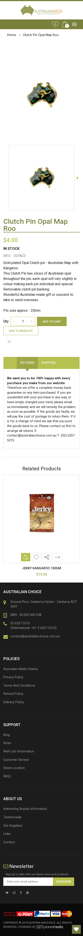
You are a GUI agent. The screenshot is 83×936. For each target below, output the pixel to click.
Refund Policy (13, 694)
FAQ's (7, 776)
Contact (9, 842)
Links (6, 834)
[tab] (62, 360)
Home (11, 35)
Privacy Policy (13, 677)
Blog (6, 735)
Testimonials (12, 817)
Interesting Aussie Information (25, 809)
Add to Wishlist (21, 330)
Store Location (14, 768)
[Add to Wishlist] (9, 341)
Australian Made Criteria (20, 669)
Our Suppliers (12, 826)
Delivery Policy (13, 702)
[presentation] (77, 178)
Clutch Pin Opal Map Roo (41, 35)
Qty (6, 321)
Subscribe (63, 881)
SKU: (7, 256)
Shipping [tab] (48, 363)
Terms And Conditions (19, 685)
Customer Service (16, 760)
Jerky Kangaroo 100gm (41, 568)
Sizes (7, 743)
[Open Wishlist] (76, 929)
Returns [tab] (27, 363)
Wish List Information (18, 751)
